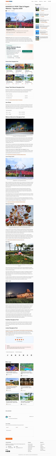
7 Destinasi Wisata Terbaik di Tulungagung (15, 99)
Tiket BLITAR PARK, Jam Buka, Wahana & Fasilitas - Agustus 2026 (11, 372)
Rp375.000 (42, 16)
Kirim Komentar (8, 438)
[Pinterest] (27, 355)
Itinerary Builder (30, 444)
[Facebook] (20, 355)
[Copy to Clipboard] (8, 355)
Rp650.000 (42, 10)
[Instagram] (9, 451)
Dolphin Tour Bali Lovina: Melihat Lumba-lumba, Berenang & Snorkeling (44, 27)
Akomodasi (29, 451)
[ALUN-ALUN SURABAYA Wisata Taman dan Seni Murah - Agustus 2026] (26, 382)
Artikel (45, 1)
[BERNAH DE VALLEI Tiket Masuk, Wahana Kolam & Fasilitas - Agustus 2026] (26, 367)
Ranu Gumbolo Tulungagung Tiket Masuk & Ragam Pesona (16, 154)
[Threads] (16, 355)
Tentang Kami (42, 444)
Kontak (41, 445)
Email (17, 427)
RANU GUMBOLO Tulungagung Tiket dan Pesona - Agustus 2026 (27, 402)
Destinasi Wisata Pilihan (31, 446)
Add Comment (8, 430)
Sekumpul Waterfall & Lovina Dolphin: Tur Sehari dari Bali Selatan (44, 9)
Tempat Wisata (30, 445)
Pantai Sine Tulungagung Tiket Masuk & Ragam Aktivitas (16, 201)
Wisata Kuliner (30, 447)
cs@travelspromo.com (19, 447)
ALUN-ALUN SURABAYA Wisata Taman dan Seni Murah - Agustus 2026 (26, 387)
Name (7, 427)
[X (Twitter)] (23, 355)
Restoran (29, 450)
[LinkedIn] (31, 355)
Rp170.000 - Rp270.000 (44, 22)
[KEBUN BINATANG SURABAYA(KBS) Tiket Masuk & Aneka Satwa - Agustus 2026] (12, 382)
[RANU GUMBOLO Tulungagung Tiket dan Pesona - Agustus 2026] (26, 396)
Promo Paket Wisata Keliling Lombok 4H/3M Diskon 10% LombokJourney (44, 37)
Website (26, 427)
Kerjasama (41, 446)
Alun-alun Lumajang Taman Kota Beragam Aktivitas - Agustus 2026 (11, 402)
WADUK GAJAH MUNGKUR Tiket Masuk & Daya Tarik (15, 239)
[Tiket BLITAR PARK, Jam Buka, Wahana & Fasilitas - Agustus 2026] (12, 367)
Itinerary (36, 1)
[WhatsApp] (12, 355)
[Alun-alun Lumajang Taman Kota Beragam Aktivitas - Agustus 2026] (12, 396)
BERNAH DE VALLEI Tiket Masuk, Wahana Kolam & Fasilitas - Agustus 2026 (26, 372)
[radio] (15, 340)
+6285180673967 (10, 447)
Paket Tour (41, 1)
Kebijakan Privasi (42, 447)
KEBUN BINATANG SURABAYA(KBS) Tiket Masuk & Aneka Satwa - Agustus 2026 (11, 387)
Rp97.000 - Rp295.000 (44, 28)
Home (32, 1)
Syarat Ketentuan (42, 450)
